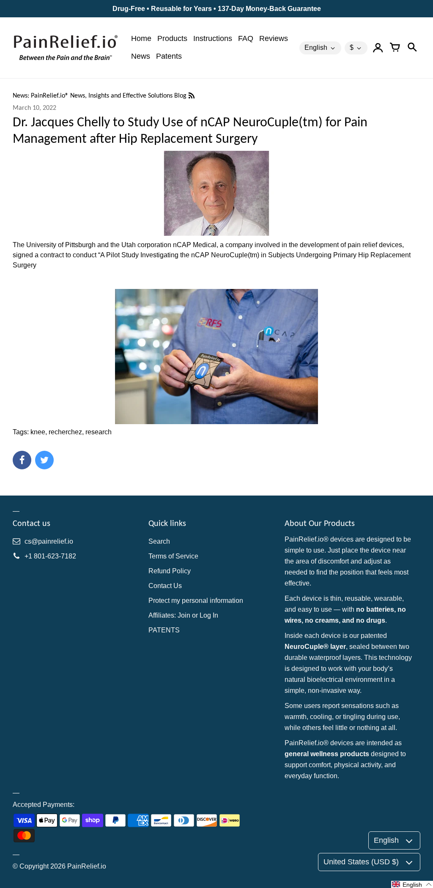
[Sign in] (378, 47)
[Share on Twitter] (44, 460)
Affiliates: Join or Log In (183, 615)
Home (141, 38)
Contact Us (165, 585)
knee (37, 432)
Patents (169, 56)
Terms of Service (173, 556)
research (98, 432)
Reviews (273, 38)
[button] (412, 884)
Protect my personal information (195, 600)
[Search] (411, 47)
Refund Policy (169, 571)
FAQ (245, 38)
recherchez (65, 432)
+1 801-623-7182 (50, 556)
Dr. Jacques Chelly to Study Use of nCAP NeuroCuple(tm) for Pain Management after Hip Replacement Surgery (190, 130)
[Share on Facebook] (22, 460)
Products (172, 38)
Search (159, 541)
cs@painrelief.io (49, 541)
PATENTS (164, 630)
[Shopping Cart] (394, 47)
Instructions (212, 38)
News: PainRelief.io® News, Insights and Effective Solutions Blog (100, 95)
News (140, 56)
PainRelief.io (86, 866)
